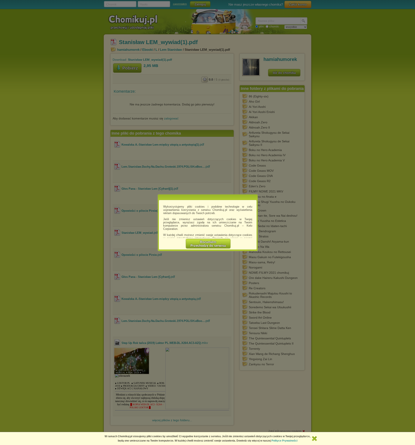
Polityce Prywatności (284, 440)
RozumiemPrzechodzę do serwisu (208, 243)
